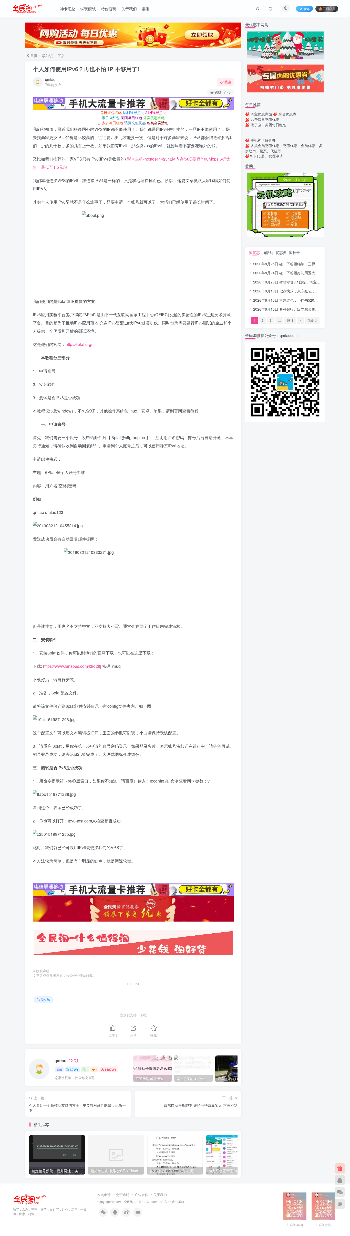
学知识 (47, 55)
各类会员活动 (157, 122)
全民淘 (128, 1202)
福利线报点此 (133, 112)
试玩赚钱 (88, 8)
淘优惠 (254, 252)
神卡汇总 (67, 8)
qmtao (50, 79)
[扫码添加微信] (340, 1192)
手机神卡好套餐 (263, 140)
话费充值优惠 (135, 122)
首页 (33, 55)
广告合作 (141, 1194)
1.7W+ (73, 1069)
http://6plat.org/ (79, 344)
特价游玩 (108, 8)
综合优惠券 (287, 114)
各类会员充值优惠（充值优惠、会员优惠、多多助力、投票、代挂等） (283, 148)
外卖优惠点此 (154, 117)
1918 (290, 320)
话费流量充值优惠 (265, 119)
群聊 (146, 8)
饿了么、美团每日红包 (268, 124)
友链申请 (104, 1194)
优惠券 (281, 252)
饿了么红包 (111, 117)
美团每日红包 (131, 117)
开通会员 (329, 8)
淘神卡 (294, 252)
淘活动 (267, 252)
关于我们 (129, 8)
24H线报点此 (155, 112)
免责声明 (122, 1194)
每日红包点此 (111, 112)
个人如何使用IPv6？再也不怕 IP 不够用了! (86, 69)
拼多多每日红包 (110, 122)
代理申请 (276, 156)
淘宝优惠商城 (261, 114)
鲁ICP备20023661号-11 (155, 1202)
